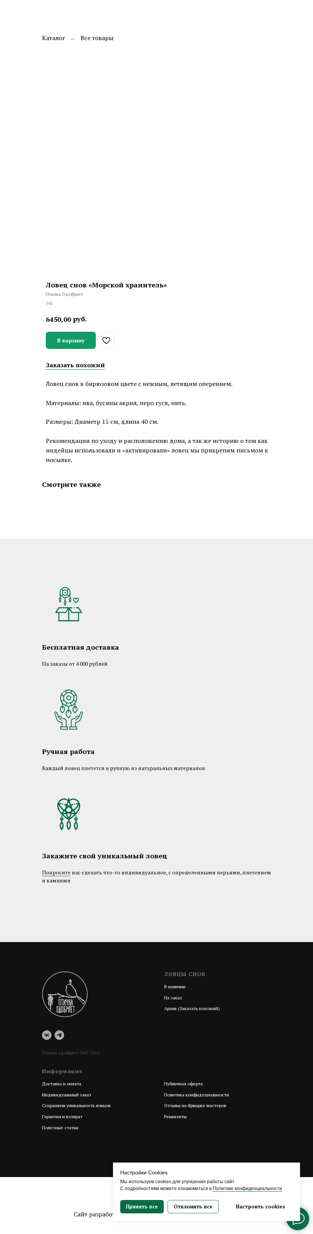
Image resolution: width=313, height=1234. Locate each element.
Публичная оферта (183, 1083)
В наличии (175, 986)
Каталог (53, 38)
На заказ (173, 997)
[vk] (47, 1035)
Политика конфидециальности (196, 1095)
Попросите (56, 872)
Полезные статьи (60, 1127)
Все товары (97, 38)
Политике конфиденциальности (247, 1188)
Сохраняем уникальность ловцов (76, 1105)
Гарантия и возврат (62, 1116)
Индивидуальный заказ (66, 1095)
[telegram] (59, 1035)
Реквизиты (175, 1116)
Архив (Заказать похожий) (192, 1008)
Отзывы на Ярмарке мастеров (195, 1105)
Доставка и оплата (61, 1083)
